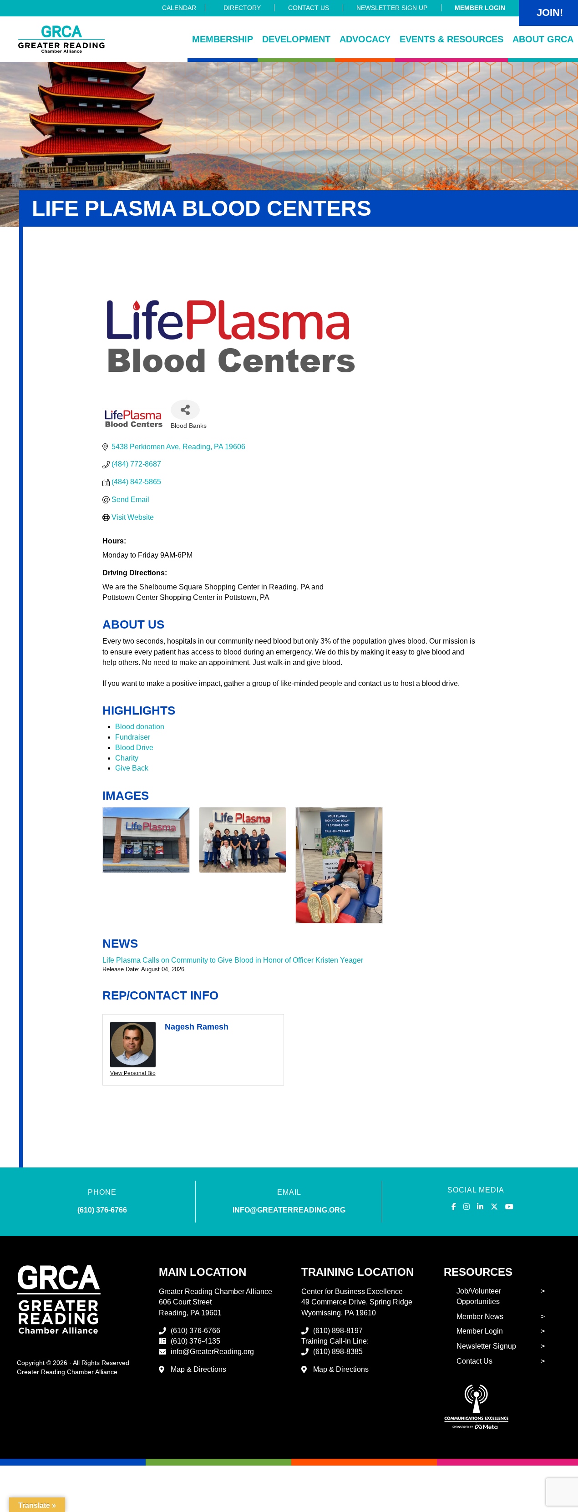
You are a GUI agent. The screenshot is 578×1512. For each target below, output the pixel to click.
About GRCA (542, 39)
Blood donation (139, 727)
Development (296, 39)
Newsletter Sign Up (391, 7)
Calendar (179, 7)
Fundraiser (132, 737)
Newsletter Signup (486, 1346)
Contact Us (308, 7)
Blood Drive (134, 747)
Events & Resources (451, 39)
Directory (242, 7)
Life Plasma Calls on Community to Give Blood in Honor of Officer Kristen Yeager (232, 960)
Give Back (131, 768)
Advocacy (365, 39)
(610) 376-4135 (195, 1341)
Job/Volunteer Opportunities (478, 1296)
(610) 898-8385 (338, 1351)
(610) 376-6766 (102, 1210)
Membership (222, 39)
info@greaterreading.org (289, 1210)
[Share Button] (185, 410)
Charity (126, 758)
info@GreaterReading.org (212, 1351)
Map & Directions (198, 1369)
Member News (479, 1316)
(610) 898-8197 (338, 1330)
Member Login (480, 7)
